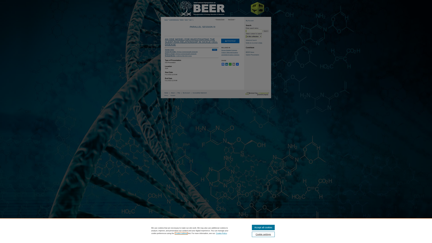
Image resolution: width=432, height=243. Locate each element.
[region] (216, 230)
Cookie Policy (221, 233)
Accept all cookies (263, 227)
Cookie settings (181, 233)
